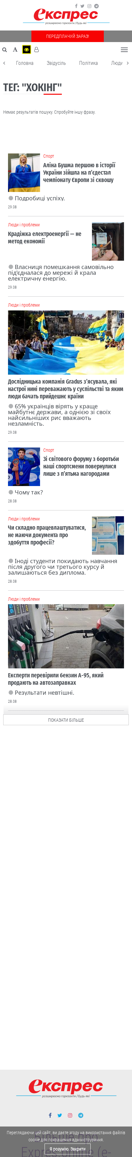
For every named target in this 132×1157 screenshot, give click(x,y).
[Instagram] (89, 6)
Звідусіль (56, 63)
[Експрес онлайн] (66, 16)
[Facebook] (76, 6)
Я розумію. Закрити (68, 1149)
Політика (88, 63)
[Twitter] (82, 6)
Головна (25, 63)
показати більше (66, 720)
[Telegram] (96, 6)
